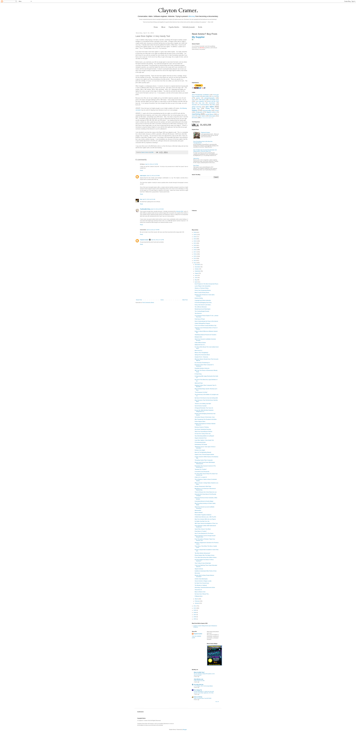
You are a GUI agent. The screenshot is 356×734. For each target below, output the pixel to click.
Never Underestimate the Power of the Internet (206, 321)
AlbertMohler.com (198, 679)
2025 (195, 234)
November (197, 267)
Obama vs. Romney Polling (201, 288)
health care (196, 108)
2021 (195, 243)
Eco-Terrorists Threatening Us (202, 362)
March (196, 599)
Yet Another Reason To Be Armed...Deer (205, 417)
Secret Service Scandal (200, 406)
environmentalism (204, 104)
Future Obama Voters (200, 421)
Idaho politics (205, 96)
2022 (195, 241)
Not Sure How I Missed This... (202, 594)
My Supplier (198, 37)
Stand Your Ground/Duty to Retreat (203, 431)
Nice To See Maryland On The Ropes (204, 533)
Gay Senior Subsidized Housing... (203, 429)
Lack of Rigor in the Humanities (202, 286)
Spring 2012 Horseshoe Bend (202, 354)
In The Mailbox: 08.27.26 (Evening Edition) (203, 686)
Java (213, 96)
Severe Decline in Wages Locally (203, 581)
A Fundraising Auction (200, 442)
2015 (195, 256)
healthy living (210, 108)
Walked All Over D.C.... (200, 344)
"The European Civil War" (201, 392)
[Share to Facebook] (165, 152)
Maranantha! (198, 510)
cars (193, 99)
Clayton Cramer (144, 239)
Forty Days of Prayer (200, 319)
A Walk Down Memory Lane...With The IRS (205, 517)
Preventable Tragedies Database (203, 514)
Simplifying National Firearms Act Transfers (205, 334)
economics (212, 103)
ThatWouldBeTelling (145, 209)
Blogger (185, 729)
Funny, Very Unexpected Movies (203, 290)
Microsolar (197, 573)
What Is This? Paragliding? (201, 352)
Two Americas (198, 313)
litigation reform (211, 112)
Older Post (185, 300)
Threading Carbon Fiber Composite (204, 460)
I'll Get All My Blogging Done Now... (203, 302)
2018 (195, 249)
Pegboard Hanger (205, 132)
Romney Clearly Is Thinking (202, 427)
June (196, 277)
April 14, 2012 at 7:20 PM (151, 164)
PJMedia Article (198, 596)
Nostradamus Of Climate (201, 444)
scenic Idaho (201, 116)
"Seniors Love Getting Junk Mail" (203, 403)
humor (217, 110)
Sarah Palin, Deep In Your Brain (203, 529)
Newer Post (139, 300)
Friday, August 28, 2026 (199, 680)
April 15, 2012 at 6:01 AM (148, 199)
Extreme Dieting (199, 298)
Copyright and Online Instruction (203, 300)
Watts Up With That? (199, 672)
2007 (195, 614)
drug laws (202, 103)
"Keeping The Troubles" (201, 469)
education (194, 104)
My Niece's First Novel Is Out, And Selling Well (206, 398)
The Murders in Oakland (201, 585)
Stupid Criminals (199, 569)
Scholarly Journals (189, 27)
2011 (195, 606)
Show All (217, 701)
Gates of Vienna (198, 697)
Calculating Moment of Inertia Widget (204, 501)
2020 (195, 245)
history (194, 110)
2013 (195, 260)
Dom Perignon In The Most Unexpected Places (206, 284)
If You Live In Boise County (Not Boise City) (205, 325)
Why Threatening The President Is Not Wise (206, 419)
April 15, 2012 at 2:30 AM (153, 175)
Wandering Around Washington (202, 309)
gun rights (210, 107)
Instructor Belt (179, 211)
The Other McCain (198, 684)
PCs (217, 96)
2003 (195, 619)
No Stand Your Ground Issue (202, 583)
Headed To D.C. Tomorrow (201, 357)
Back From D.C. (199, 350)
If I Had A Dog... (198, 374)
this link (202, 47)
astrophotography (209, 98)
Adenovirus (196, 158)
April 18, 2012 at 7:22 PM (157, 239)
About (163, 27)
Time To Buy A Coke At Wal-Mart (203, 563)
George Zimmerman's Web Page (203, 486)
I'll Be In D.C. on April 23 (201, 477)
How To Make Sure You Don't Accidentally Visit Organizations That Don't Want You (205, 150)
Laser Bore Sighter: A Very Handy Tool (204, 440)
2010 (195, 608)
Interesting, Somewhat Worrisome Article (205, 587)
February (197, 601)
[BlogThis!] (162, 152)
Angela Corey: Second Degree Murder (204, 454)
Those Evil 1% (198, 589)
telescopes (212, 116)
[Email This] (160, 152)
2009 (195, 610)
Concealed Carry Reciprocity (202, 471)
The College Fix (198, 690)
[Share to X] (163, 152)
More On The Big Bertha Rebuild (203, 452)
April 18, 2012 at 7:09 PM (153, 229)
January (197, 603)
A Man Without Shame (200, 342)
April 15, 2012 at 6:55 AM (157, 209)
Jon (141, 199)
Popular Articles (174, 27)
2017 (195, 252)
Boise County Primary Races (202, 292)
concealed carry (214, 99)
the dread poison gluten (206, 117)
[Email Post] (157, 152)
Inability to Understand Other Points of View (205, 571)
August (197, 273)
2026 (195, 232)
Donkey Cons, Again (200, 450)
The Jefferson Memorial (201, 307)
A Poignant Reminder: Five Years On (204, 408)
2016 (195, 254)
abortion (198, 98)
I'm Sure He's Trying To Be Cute (203, 433)
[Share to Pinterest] (167, 152)
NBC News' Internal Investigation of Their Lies (206, 523)
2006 (195, 616)
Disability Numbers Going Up (202, 368)
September (198, 271)
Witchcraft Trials (199, 383)
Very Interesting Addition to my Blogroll (204, 436)
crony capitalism (200, 101)
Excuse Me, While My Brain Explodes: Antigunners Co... (204, 411)
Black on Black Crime (200, 592)
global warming (196, 106)
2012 (195, 262)
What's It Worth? (199, 512)
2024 (195, 236)
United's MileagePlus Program (202, 323)
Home (156, 27)
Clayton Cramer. (178, 10)
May (196, 279)
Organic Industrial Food (200, 438)
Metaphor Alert (198, 337)
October (197, 269)
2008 (195, 612)
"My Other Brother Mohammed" (202, 553)
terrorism (194, 117)
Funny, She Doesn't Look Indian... (203, 304)
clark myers (143, 175)
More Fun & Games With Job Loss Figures (205, 519)
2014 (195, 258)
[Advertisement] (162, 285)
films (213, 104)
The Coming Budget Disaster (202, 311)
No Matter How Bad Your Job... (202, 521)
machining (196, 114)
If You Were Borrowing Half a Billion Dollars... (206, 557)
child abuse (202, 99)
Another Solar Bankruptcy (201, 579)
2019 (195, 247)
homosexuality (206, 110)
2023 (195, 239)
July (196, 275)
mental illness (209, 114)
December (197, 264)
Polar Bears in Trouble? (201, 531)
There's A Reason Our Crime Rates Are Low (206, 492)
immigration (199, 112)
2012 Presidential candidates (200, 94)
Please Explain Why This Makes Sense (204, 555)
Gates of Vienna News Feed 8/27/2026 (202, 698)
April (196, 282)
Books (200, 27)
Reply (141, 170)
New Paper (196, 165)
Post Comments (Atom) (148, 302)
